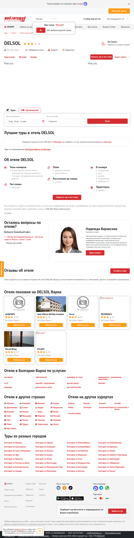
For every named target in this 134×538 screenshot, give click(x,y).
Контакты (29, 501)
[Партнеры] (111, 498)
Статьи (41, 489)
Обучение (29, 489)
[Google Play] (63, 498)
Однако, (8, 213)
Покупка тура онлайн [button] (14, 243)
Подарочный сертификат (13, 495)
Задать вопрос (121, 57)
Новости (42, 495)
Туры (6, 33)
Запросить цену (19, 325)
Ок (40, 531)
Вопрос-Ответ (31, 484)
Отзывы (33, 57)
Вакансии (42, 484)
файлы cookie (20, 529)
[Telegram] (101, 488)
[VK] (58, 488)
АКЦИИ (9, 484)
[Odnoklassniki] (64, 488)
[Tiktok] (70, 488)
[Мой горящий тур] (15, 19)
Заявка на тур (9, 490)
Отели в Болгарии (26, 33)
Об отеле (22, 57)
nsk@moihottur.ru (94, 533)
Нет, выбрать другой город (59, 30)
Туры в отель (9, 57)
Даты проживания (12, 116)
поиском (107, 142)
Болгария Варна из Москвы (38, 149)
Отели (14, 33)
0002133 (101, 536)
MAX (81, 3)
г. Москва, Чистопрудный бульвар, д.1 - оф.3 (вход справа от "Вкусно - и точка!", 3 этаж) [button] (23, 238)
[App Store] (76, 498)
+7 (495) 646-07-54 (91, 19)
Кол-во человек (52, 116)
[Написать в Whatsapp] (107, 488)
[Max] (85, 3)
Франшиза (30, 495)
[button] (35, 50)
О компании (30, 506)
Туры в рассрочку (10, 507)
